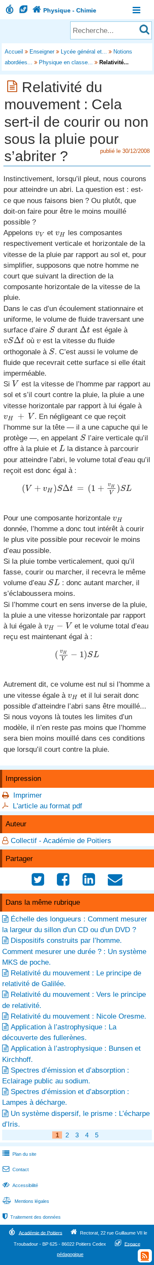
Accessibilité (20, 1185)
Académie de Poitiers (40, 1232)
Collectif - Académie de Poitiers (61, 841)
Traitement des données (32, 1217)
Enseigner (42, 51)
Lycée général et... (84, 51)
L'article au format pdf (47, 806)
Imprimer (27, 795)
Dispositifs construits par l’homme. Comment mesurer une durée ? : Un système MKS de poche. (74, 951)
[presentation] (40, 233)
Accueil (14, 51)
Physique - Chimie (64, 10)
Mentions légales (26, 1201)
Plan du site (19, 1154)
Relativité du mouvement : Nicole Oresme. (78, 1016)
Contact (16, 1169)
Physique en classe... (66, 62)
